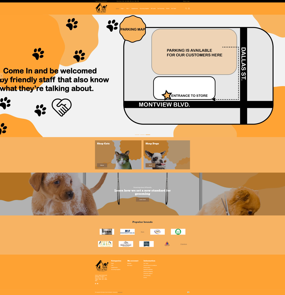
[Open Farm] (178, 232)
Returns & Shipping (148, 271)
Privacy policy (147, 267)
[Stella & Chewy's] (126, 244)
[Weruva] (167, 244)
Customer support (148, 273)
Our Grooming (160, 8)
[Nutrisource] (157, 232)
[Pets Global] (105, 244)
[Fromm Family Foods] (107, 232)
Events (167, 8)
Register (129, 263)
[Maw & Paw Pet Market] (101, 8)
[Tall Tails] (146, 244)
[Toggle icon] (186, 8)
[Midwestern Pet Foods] (127, 232)
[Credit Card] (188, 292)
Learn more (142, 199)
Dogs (112, 263)
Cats (112, 265)
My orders (129, 265)
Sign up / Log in (186, 1)
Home (117, 8)
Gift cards (153, 8)
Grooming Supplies (144, 8)
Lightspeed (120, 292)
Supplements (134, 8)
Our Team (173, 8)
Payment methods (148, 269)
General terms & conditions (150, 265)
